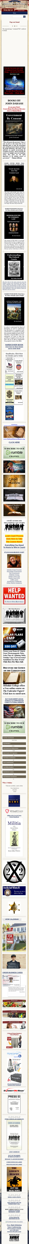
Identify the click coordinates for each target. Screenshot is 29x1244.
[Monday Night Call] (7, 9)
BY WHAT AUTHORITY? (14, 1156)
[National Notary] (14, 1221)
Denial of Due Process (14, 570)
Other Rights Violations (14, 583)
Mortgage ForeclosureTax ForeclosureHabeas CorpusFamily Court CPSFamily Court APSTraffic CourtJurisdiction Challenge (14, 576)
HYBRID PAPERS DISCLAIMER (14, 1162)
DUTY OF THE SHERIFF (14, 1155)
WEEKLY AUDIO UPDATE (14, 1197)
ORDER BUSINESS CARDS (12, 973)
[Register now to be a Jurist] (14, 1241)
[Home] (14, 3)
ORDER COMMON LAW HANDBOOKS (14, 1119)
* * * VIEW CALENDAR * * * (11, 919)
